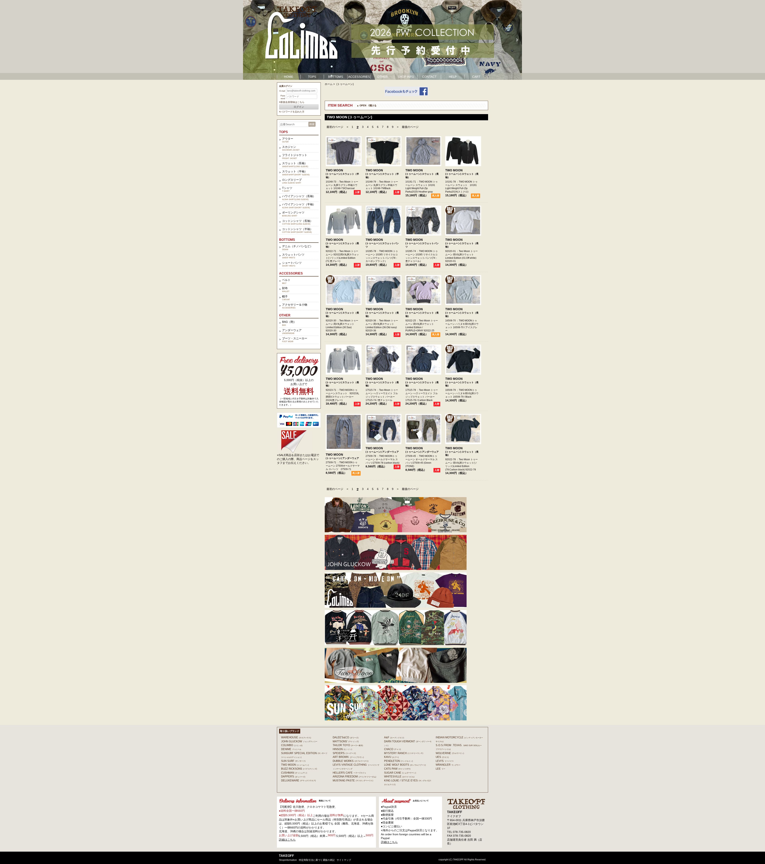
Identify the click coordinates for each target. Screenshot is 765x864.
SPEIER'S (344, 753)
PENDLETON (398, 760)
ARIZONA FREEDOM (354, 776)
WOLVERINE (450, 753)
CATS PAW (397, 768)
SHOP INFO (406, 76)
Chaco (392, 749)
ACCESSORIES (359, 76)
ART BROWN (348, 756)
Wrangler (448, 764)
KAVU (391, 756)
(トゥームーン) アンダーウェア (342, 458)
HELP (453, 76)
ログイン (299, 106)
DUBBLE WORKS (350, 760)
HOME (288, 76)
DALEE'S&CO (345, 737)
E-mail (282, 91)
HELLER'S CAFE (349, 772)
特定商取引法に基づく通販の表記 (317, 860)
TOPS (312, 76)
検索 (312, 124)
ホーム (328, 84)
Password (282, 97)
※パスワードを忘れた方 (291, 111)
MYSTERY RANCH (403, 753)
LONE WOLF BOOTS (405, 764)
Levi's (445, 760)
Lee (440, 768)
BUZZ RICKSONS (299, 768)
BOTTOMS (335, 76)
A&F (394, 737)
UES (442, 756)
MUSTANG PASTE (353, 780)
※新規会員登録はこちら (291, 102)
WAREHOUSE (296, 737)
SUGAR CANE (400, 772)
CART (476, 76)
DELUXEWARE (298, 780)
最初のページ (335, 126)
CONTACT (429, 76)
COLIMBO (291, 745)
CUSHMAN (294, 772)
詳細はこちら (287, 839)
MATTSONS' (346, 741)
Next (517, 40)
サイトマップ (344, 860)
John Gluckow (299, 741)
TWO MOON (334, 170)
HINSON (342, 749)
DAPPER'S (293, 776)
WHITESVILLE (399, 776)
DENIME (291, 749)
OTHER (382, 76)
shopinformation (288, 860)
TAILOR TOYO (348, 745)
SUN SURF (293, 760)
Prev (248, 40)
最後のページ (410, 126)
